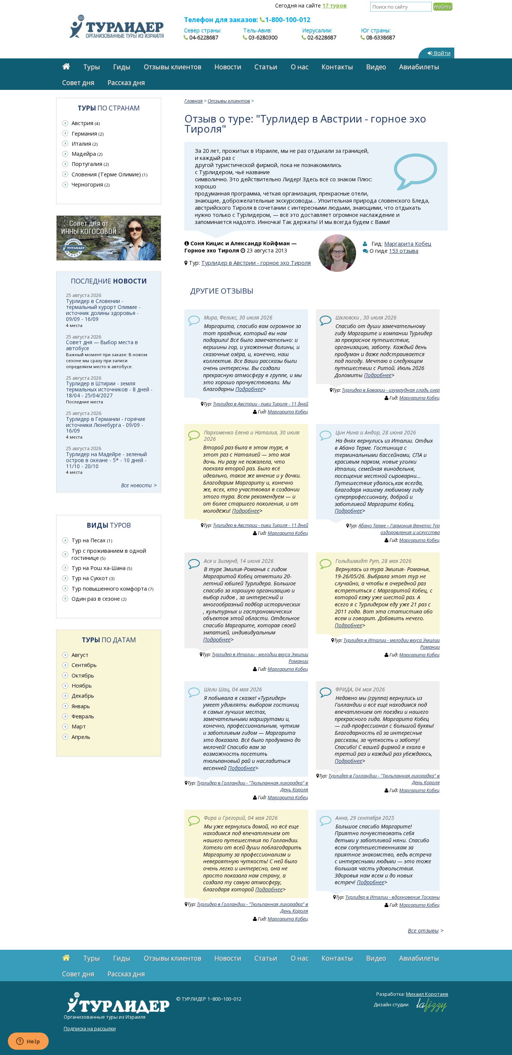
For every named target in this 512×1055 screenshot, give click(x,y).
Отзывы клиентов (172, 67)
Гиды (121, 67)
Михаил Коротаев (427, 994)
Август (80, 654)
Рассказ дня (126, 82)
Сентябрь (84, 665)
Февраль (83, 716)
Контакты (337, 67)
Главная (193, 100)
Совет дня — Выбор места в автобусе (102, 345)
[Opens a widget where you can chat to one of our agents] (28, 1042)
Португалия (90, 163)
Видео (376, 67)
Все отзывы (423, 930)
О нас (299, 67)
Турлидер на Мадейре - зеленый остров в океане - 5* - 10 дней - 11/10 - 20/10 (106, 460)
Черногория (90, 184)
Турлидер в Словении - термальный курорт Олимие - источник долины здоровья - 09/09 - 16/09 (103, 309)
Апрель (81, 736)
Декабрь (83, 695)
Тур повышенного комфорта (112, 588)
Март (79, 726)
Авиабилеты (419, 67)
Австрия (86, 123)
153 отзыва (403, 250)
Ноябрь (82, 685)
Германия (87, 133)
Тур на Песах (92, 540)
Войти (441, 53)
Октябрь (83, 675)
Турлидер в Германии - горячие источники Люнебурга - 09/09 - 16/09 (105, 424)
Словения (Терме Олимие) (109, 174)
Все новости (136, 485)
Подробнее (249, 388)
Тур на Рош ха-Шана (102, 568)
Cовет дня (78, 82)
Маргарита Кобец (407, 243)
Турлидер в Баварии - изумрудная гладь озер (391, 389)
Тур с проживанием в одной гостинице (109, 554)
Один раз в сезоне (99, 598)
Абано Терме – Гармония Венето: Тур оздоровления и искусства (399, 529)
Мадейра (87, 153)
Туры (91, 67)
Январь (81, 706)
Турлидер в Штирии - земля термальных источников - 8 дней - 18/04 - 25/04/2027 (109, 389)
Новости (227, 67)
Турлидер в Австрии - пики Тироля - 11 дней (260, 403)
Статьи (266, 67)
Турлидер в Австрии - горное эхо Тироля (256, 262)
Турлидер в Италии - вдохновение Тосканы (392, 897)
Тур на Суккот (93, 578)
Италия (84, 143)
